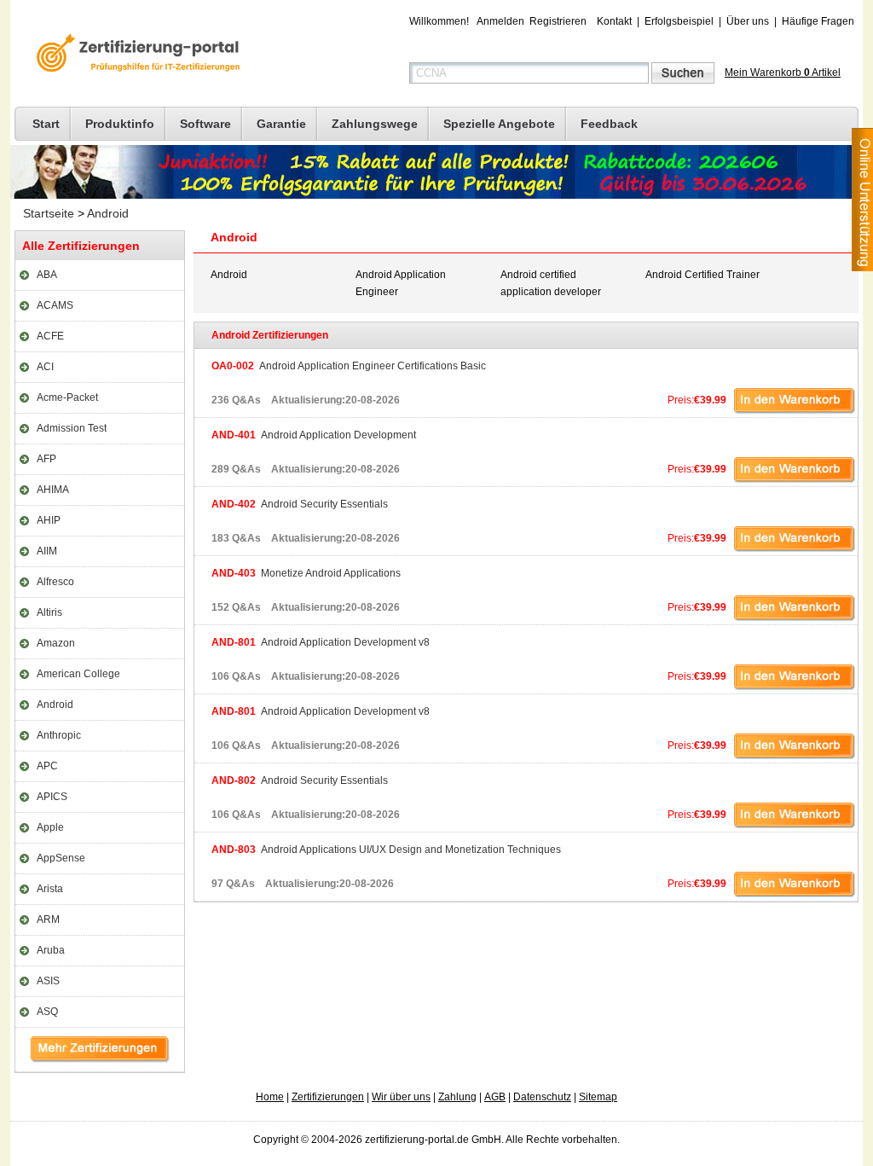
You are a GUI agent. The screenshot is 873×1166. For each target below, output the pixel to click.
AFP (46, 459)
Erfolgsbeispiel (679, 21)
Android (108, 213)
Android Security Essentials (299, 504)
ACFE (50, 336)
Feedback (609, 124)
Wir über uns (401, 1097)
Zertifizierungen (328, 1097)
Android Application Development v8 (320, 642)
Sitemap (598, 1097)
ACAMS (55, 305)
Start (46, 124)
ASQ (47, 1012)
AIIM (47, 551)
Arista (50, 889)
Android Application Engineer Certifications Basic (348, 366)
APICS (52, 797)
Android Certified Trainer (702, 275)
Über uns (747, 21)
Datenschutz (542, 1097)
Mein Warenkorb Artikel (783, 72)
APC (47, 766)
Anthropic (59, 735)
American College (78, 674)
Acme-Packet (67, 397)
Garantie (281, 124)
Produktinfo (119, 124)
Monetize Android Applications (306, 573)
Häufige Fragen (818, 21)
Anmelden (500, 21)
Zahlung (457, 1097)
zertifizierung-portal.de (135, 55)
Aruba (51, 950)
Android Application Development (313, 435)
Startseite (48, 213)
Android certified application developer (550, 283)
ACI (45, 367)
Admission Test (72, 428)
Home (270, 1097)
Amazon (56, 643)
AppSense (61, 858)
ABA (47, 275)
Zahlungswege (375, 124)
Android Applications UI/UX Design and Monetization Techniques (386, 850)
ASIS (48, 981)
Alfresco (55, 582)
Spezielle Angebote (499, 124)
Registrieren (558, 21)
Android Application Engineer (401, 283)
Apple (50, 827)
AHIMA (53, 490)
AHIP (49, 520)
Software (205, 124)
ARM (48, 919)
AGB (495, 1097)
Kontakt (614, 21)
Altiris (49, 612)
